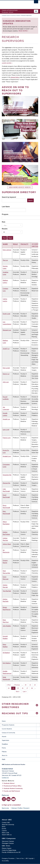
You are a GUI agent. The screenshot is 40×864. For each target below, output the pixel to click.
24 (14, 688)
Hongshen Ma (7, 475)
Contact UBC (6, 822)
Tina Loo (5, 260)
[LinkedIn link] (8, 799)
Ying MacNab (7, 591)
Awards (4, 736)
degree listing (15, 77)
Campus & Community (8, 732)
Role (3, 222)
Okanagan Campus (8, 843)
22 (35, 685)
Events (4, 828)
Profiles (20, 808)
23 (9, 688)
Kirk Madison (7, 663)
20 (26, 685)
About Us (4, 755)
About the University (8, 824)
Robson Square (6, 848)
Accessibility (5, 860)
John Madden (7, 626)
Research (26, 808)
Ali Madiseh (6, 652)
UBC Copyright (29, 858)
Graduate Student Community (13, 788)
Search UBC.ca (6, 834)
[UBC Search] (36, 2)
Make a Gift (5, 832)
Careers (4, 830)
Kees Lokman (7, 250)
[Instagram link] (4, 799)
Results (4, 229)
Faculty (24, 244)
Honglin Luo (6, 419)
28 (32, 688)
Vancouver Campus (8, 841)
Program (5, 214)
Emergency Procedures (8, 858)
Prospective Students (15, 15)
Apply (3, 759)
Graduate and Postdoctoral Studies (20, 765)
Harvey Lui (6, 374)
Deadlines (5, 744)
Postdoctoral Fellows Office (12, 786)
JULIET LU (6, 348)
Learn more (6, 63)
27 (28, 688)
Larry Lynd (6, 429)
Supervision (5, 740)
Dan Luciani (6, 368)
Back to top (5, 808)
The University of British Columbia (14, 3)
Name (5, 244)
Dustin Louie (6, 313)
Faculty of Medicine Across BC (11, 852)
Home (4, 721)
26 (23, 688)
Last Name (6, 206)
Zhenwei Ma (6, 483)
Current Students (7, 729)
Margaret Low (7, 330)
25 (18, 688)
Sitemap (14, 808)
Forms (4, 748)
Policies (4, 751)
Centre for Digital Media (9, 850)
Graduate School (5, 15)
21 (30, 685)
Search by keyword (9, 197)
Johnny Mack (7, 544)
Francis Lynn (7, 437)
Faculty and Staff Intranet (12, 791)
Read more (23, 31)
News (3, 826)
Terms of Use (20, 858)
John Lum (6, 382)
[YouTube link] (13, 799)
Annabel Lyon (7, 456)
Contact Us (5, 777)
